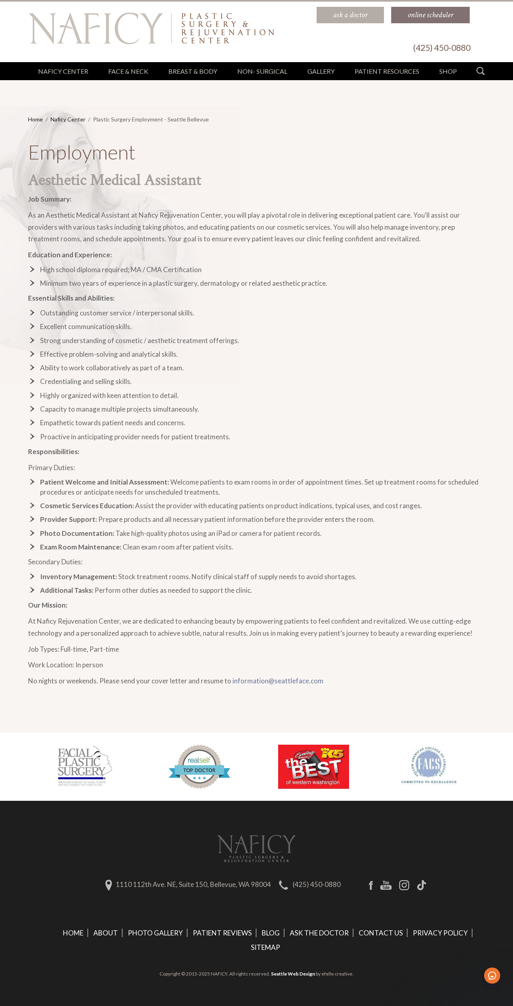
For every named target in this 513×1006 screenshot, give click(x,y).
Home (35, 119)
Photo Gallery (155, 933)
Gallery (321, 71)
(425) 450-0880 (317, 884)
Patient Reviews (222, 933)
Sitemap (265, 947)
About (105, 933)
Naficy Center (67, 119)
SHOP (448, 71)
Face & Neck (128, 71)
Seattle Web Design (293, 974)
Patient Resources (387, 71)
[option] (85, 767)
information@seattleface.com (277, 681)
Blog (271, 933)
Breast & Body (192, 71)
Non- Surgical (262, 71)
